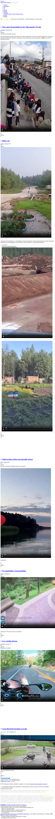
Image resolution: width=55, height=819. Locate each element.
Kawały (5, 11)
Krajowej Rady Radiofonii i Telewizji (38, 784)
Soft (4, 7)
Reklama (14, 804)
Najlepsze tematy (19, 14)
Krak (2, 462)
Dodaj (2, 2)
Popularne (5, 12)
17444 (8, 781)
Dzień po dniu (12, 14)
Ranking (5, 16)
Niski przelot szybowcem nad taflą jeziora (17, 459)
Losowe (5, 15)
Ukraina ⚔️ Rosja (6, 19)
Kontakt (9, 804)
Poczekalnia (6, 6)
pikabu (2, 143)
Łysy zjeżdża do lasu (9, 641)
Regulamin (3, 804)
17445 (5, 781)
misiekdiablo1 (4, 732)
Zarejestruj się (14, 2)
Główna (5, 5)
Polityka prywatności (21, 804)
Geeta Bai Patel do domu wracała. (14, 729)
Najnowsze (6, 14)
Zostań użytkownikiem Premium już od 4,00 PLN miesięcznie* (15, 813)
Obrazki (5, 10)
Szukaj (5, 2)
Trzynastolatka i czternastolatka (14, 571)
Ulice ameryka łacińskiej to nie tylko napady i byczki (21, 27)
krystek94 (3, 30)
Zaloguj (9, 2)
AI (4, 8)
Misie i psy (6, 141)
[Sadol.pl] (2, 1)
